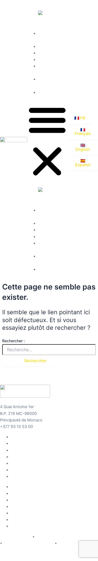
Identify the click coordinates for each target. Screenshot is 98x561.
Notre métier (49, 46)
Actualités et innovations (33, 469)
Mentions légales (15, 536)
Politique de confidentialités (28, 543)
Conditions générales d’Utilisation (67, 536)
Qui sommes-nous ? (29, 436)
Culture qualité (51, 59)
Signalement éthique (77, 543)
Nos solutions (51, 53)
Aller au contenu (15, 3)
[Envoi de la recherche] (9, 361)
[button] (47, 141)
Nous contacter (52, 92)
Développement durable (33, 463)
